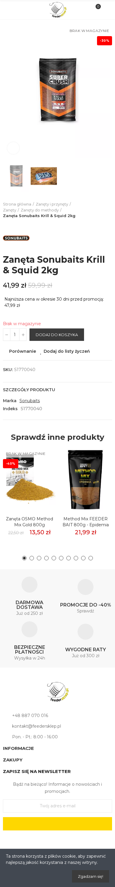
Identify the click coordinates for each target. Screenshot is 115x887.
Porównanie (22, 351)
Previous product (92, 210)
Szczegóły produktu (29, 389)
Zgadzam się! (90, 876)
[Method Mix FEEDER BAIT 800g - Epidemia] (85, 478)
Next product (107, 210)
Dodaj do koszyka (57, 334)
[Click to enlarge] (13, 148)
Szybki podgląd (41, 479)
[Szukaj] (19, 9)
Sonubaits (29, 400)
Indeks (10, 408)
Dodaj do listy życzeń (67, 351)
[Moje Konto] (105, 10)
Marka (10, 400)
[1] (57, 823)
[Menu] (9, 10)
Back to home (100, 210)
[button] (9, 90)
